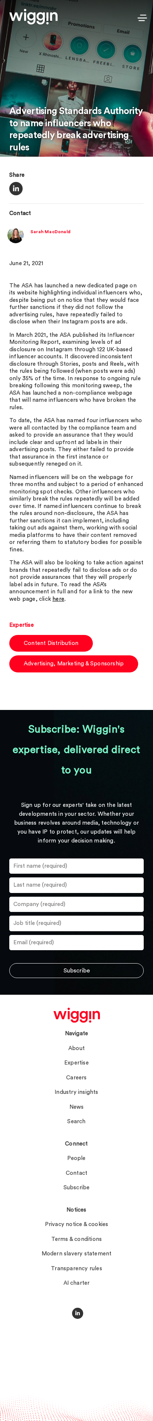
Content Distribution (51, 643)
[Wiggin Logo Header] (33, 17)
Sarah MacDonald (50, 231)
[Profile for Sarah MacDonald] (15, 241)
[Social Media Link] (77, 1313)
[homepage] (76, 1015)
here (58, 599)
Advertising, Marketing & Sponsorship (74, 663)
